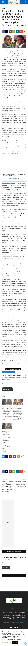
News (7, 6)
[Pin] (10, 456)
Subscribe (5, 567)
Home (3, 6)
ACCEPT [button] (15, 642)
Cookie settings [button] (6, 642)
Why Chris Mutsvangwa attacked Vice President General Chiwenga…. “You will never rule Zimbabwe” (20, 485)
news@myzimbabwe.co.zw (17, 622)
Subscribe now (7, 389)
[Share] (3, 456)
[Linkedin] (17, 31)
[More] (24, 31)
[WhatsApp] (13, 31)
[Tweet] (6, 456)
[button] (2, 2)
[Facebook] (3, 31)
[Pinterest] (10, 31)
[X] (6, 31)
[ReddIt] (21, 31)
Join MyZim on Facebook (14, 575)
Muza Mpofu (5, 27)
